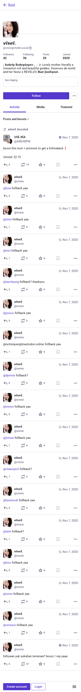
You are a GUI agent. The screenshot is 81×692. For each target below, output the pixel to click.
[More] (75, 164)
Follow (36, 96)
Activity (14, 107)
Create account (17, 686)
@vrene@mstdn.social (15, 47)
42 (5, 58)
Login (38, 686)
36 (25, 58)
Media (41, 107)
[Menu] (74, 95)
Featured (66, 107)
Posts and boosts (15, 119)
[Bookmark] (58, 164)
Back (11, 5)
